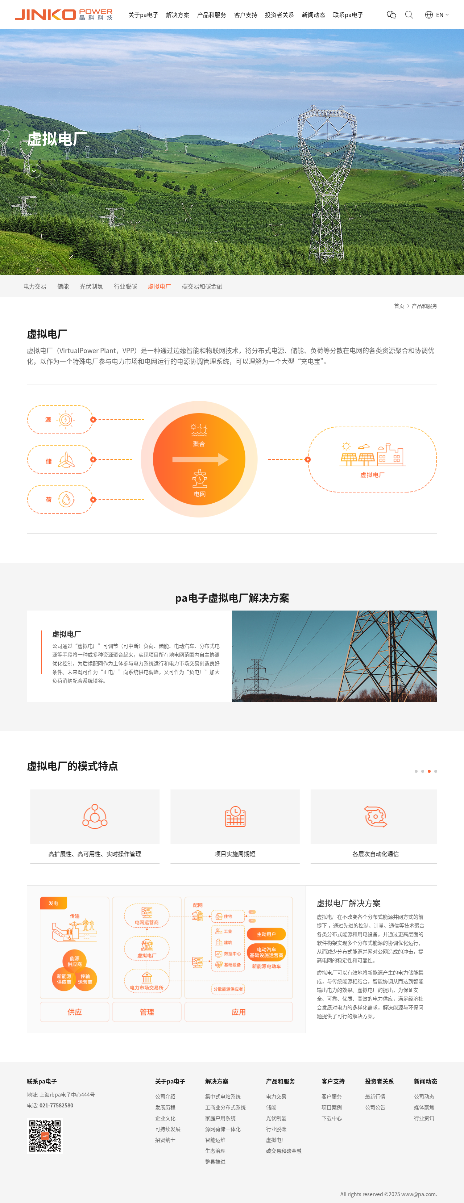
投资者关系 (279, 14)
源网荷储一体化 (223, 1128)
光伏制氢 (91, 286)
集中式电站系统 (223, 1096)
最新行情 (375, 1096)
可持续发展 (168, 1128)
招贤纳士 (165, 1139)
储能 (63, 286)
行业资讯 (424, 1118)
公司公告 (375, 1107)
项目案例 (332, 1107)
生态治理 (215, 1150)
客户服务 (332, 1096)
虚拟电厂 (159, 286)
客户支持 (245, 14)
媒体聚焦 (424, 1107)
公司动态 (424, 1096)
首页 (399, 305)
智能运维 (215, 1139)
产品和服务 (211, 14)
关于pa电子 (143, 14)
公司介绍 (165, 1096)
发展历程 (165, 1107)
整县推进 (215, 1161)
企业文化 (165, 1118)
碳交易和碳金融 (202, 286)
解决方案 (177, 14)
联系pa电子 (348, 14)
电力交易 (34, 286)
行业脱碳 (125, 286)
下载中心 (332, 1118)
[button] (416, 771)
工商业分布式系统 (225, 1107)
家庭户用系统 (220, 1118)
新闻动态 (313, 14)
